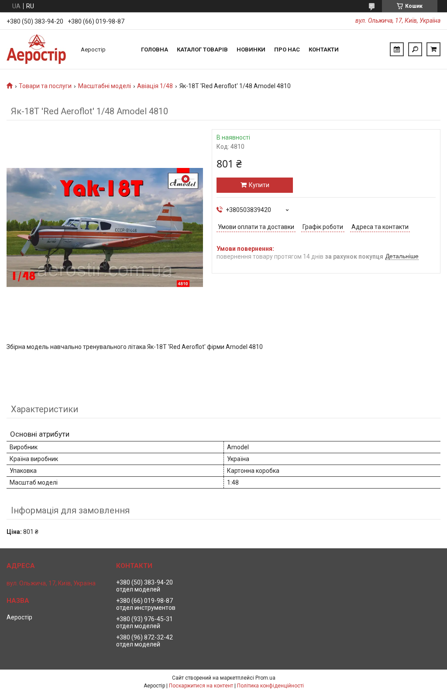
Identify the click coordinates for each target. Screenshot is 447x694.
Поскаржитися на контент (201, 686)
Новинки (251, 49)
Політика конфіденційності (270, 686)
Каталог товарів (202, 49)
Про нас (287, 49)
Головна (154, 49)
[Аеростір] (39, 49)
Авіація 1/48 (155, 85)
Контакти (324, 49)
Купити (259, 184)
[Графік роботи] (397, 49)
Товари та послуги (45, 85)
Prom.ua (265, 678)
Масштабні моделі (104, 85)
